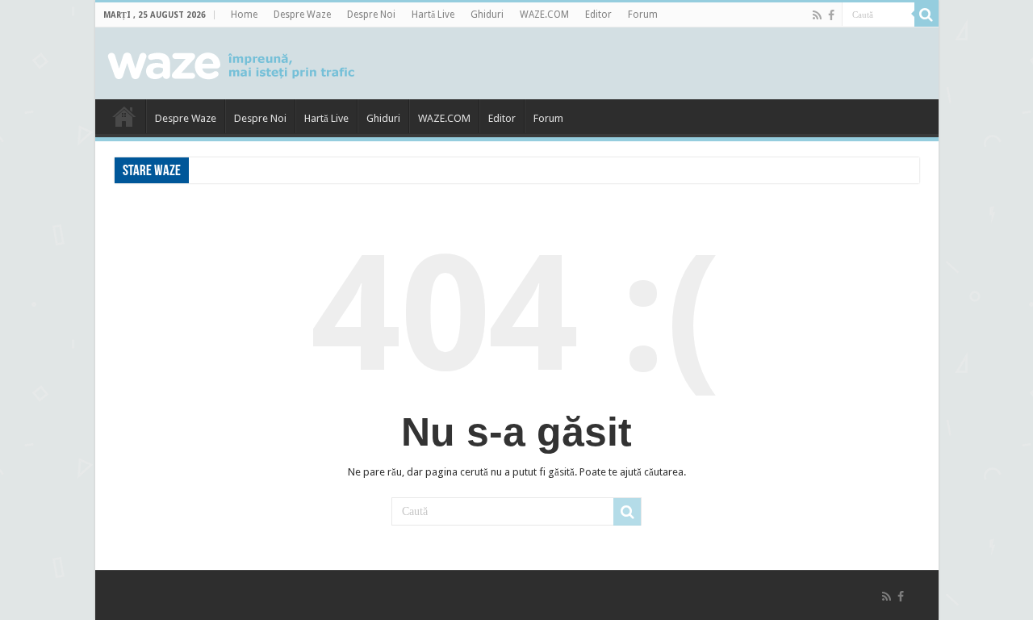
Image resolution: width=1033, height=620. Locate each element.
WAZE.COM (544, 14)
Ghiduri (487, 14)
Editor (598, 14)
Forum (643, 14)
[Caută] (926, 14)
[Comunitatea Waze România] (232, 63)
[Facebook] (831, 15)
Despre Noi (371, 14)
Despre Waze (302, 14)
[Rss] (817, 15)
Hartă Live (433, 14)
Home (244, 14)
